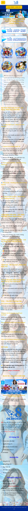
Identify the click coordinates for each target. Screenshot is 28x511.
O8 (12, 481)
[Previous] (2, 391)
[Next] (26, 391)
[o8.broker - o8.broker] (16, 2)
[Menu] (3, 2)
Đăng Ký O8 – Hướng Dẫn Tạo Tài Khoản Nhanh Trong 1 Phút (14, 396)
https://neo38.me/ (14, 370)
